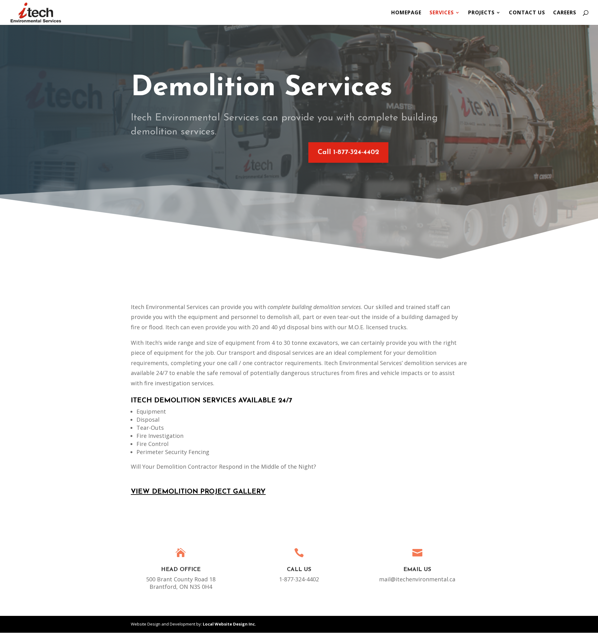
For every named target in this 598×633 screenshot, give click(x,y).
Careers (564, 13)
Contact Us (527, 13)
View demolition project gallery (198, 491)
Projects (481, 13)
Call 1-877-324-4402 (348, 152)
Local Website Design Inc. (229, 624)
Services (442, 13)
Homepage (406, 13)
